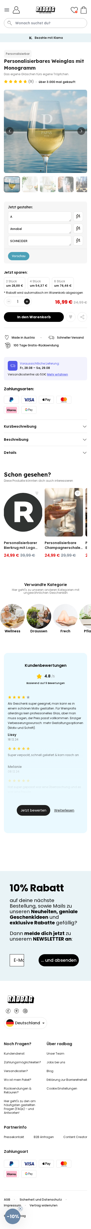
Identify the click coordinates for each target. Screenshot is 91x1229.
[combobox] (45, 23)
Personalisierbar (18, 54)
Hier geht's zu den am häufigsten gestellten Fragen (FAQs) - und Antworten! (20, 1107)
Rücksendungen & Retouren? (17, 1090)
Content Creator (75, 1137)
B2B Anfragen (44, 1137)
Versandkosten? (16, 1071)
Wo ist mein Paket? (17, 1080)
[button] (12, 1216)
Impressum (12, 1205)
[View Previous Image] (10, 131)
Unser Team (55, 1053)
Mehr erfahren (57, 374)
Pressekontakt (14, 1137)
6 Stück (63, 283)
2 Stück (14, 283)
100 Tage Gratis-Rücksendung (36, 345)
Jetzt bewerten (33, 810)
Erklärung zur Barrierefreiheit (67, 1080)
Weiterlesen (64, 810)
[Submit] (10, 23)
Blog (50, 1071)
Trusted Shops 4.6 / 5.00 (48, 38)
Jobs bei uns (56, 1062)
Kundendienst (14, 1053)
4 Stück (38, 283)
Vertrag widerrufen (44, 1205)
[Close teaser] (20, 1208)
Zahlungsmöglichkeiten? (22, 1062)
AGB (7, 1199)
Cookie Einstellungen (62, 1088)
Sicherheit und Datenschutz (41, 1199)
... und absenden (58, 960)
